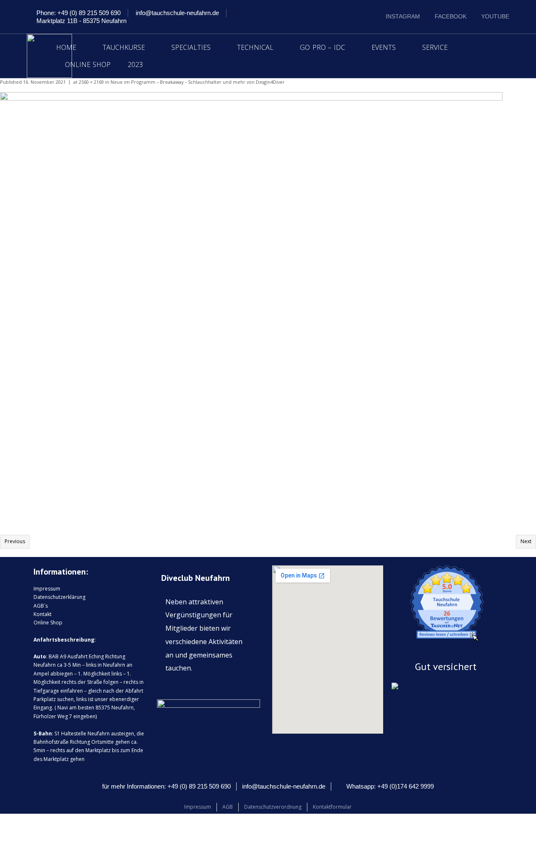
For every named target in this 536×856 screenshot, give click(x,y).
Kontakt (43, 614)
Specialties (191, 47)
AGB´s (41, 605)
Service (435, 47)
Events (383, 47)
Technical (255, 47)
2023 (135, 64)
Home (66, 47)
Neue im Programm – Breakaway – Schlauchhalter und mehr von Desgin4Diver (198, 82)
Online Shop (88, 64)
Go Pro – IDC (322, 47)
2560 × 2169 (91, 82)
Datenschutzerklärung (59, 597)
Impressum (47, 588)
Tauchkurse (124, 47)
